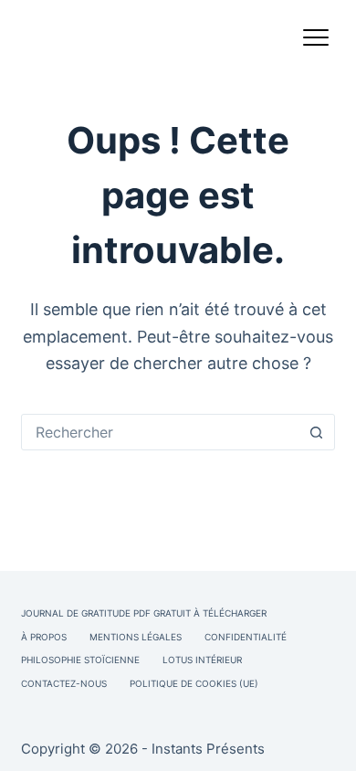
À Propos (44, 636)
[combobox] (160, 432)
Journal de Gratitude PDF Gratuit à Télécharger (144, 612)
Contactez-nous (64, 683)
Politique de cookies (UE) (194, 683)
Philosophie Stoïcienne (80, 659)
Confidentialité (245, 636)
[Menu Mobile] (316, 41)
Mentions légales (135, 636)
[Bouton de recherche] (316, 432)
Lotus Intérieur (202, 659)
